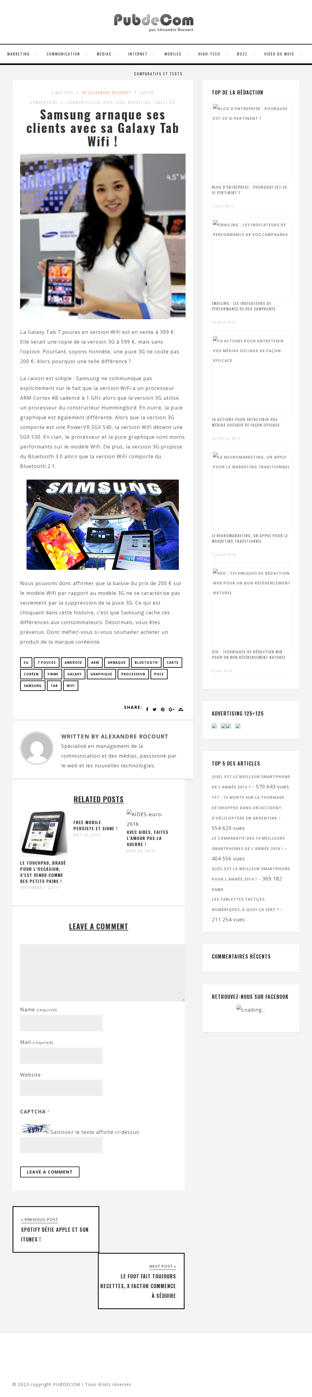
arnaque (117, 662)
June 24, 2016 (140, 851)
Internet (138, 53)
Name (38, 1009)
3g (26, 662)
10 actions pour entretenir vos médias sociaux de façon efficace (246, 422)
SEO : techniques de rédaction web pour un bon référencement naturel (248, 654)
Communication (63, 53)
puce (159, 674)
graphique (101, 674)
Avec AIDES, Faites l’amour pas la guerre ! (147, 838)
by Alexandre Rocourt (106, 92)
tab (54, 686)
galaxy (74, 674)
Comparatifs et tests (158, 73)
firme (53, 674)
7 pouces (46, 662)
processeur (133, 674)
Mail (36, 1042)
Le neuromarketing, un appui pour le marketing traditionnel (250, 538)
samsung (33, 686)
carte (173, 662)
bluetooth (146, 662)
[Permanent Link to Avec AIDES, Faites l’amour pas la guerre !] (150, 824)
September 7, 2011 (39, 888)
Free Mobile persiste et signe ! (95, 825)
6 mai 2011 (62, 92)
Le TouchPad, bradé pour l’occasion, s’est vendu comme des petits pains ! (43, 871)
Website (30, 1074)
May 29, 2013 (86, 835)
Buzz (242, 53)
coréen (31, 674)
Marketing (18, 53)
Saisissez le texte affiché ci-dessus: (95, 1132)
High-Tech (209, 53)
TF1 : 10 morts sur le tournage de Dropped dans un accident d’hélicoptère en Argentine (248, 808)
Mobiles (173, 53)
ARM (95, 662)
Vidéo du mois (279, 53)
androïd (73, 662)
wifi (71, 686)
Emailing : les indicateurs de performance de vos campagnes (244, 306)
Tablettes (164, 102)
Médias (104, 53)
